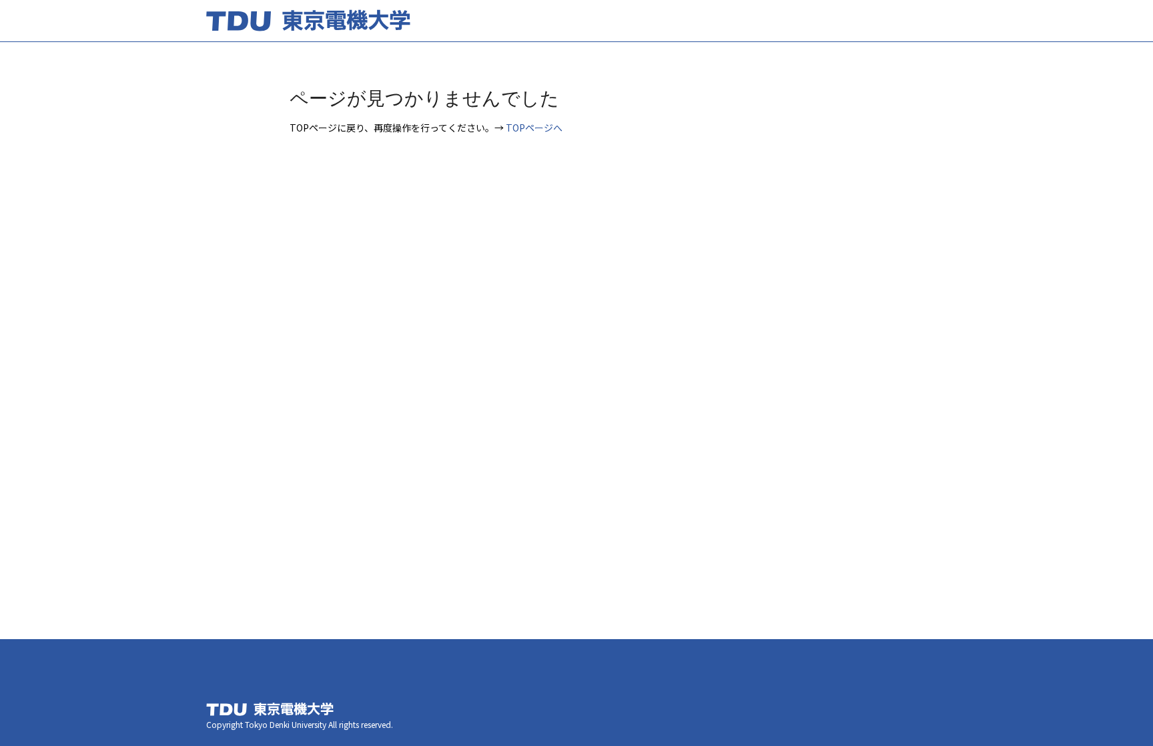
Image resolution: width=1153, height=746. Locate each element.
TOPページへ (534, 127)
